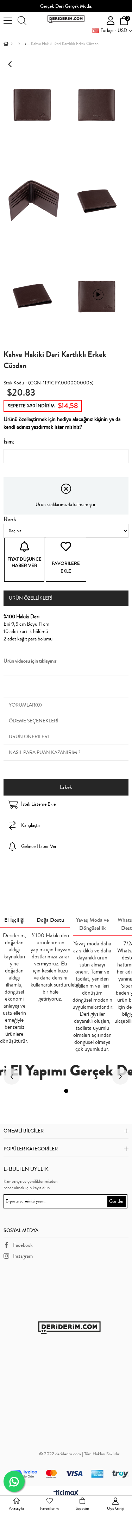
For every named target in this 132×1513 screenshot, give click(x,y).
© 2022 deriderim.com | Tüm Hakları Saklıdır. (79, 1454)
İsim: (9, 442)
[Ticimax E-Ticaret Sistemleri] (66, 1493)
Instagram (23, 1256)
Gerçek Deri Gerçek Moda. (66, 6)
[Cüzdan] (19, 44)
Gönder (116, 1201)
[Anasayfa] (12, 44)
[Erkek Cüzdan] (25, 44)
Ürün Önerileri (29, 736)
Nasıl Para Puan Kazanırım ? (44, 752)
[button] (66, 1091)
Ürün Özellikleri (30, 598)
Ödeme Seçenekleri (33, 720)
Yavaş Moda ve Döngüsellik (92, 924)
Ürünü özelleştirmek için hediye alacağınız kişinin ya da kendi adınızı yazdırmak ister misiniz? (62, 423)
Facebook (23, 1245)
